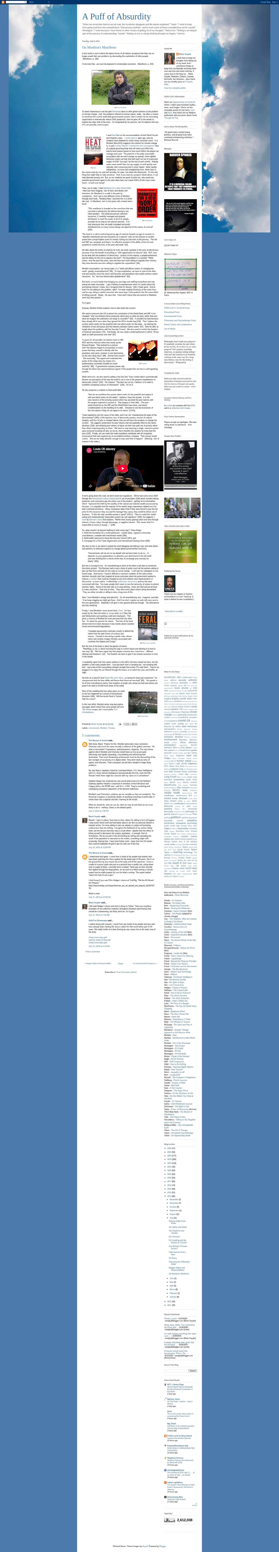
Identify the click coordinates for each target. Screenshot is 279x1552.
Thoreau (111, 728)
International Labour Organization (106, 498)
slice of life (184, 842)
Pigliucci (174, 814)
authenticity (192, 691)
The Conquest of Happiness (184, 1077)
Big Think (171, 1424)
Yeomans (181, 876)
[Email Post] (120, 724)
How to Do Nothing (178, 1064)
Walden (89, 709)
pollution (184, 818)
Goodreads (148, 220)
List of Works (169, 329)
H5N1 (166, 756)
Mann (166, 782)
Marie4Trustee (170, 785)
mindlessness (181, 795)
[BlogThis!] (127, 724)
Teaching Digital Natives (183, 1067)
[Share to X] (130, 724)
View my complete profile (174, 88)
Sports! (171, 847)
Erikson (174, 742)
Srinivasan (178, 847)
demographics (170, 729)
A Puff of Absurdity (116, 16)
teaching (178, 852)
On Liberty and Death (178, 1227)
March (172, 1289)
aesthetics (183, 683)
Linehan (174, 774)
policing (167, 818)
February (174, 1293)
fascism (194, 745)
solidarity (193, 844)
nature (172, 803)
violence (175, 868)
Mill (195, 793)
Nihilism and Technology (181, 972)
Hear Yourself (177, 1069)
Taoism (194, 850)
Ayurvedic (167, 693)
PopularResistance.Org (177, 1446)
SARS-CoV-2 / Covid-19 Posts (177, 308)
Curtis (173, 724)
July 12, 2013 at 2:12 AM (99, 946)
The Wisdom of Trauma (180, 1022)
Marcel (179, 782)
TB (171, 852)
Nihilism (174, 974)
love (178, 777)
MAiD (195, 780)
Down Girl (176, 1017)
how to (173, 761)
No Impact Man (178, 903)
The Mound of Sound (98, 740)
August (173, 1214)
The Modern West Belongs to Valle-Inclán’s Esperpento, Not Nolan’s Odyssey (181, 1487)
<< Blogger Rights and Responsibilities (97, 963)
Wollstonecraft (187, 874)
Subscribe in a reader (174, 611)
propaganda (181, 823)
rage (178, 826)
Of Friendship (180, 1054)
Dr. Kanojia (176, 734)
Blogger (162, 1546)
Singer (195, 839)
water (195, 871)
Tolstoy (180, 860)
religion (167, 828)
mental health (172, 793)
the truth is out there (190, 855)
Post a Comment (93, 951)
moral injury (193, 798)
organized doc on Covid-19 (184, 102)
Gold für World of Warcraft (100, 940)
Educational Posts (172, 312)
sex (172, 839)
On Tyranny (177, 1101)
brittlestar (171, 701)
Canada (194, 707)
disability (183, 732)
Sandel (167, 834)
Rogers (172, 831)
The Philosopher (176, 855)
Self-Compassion (176, 1061)
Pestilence (177, 811)
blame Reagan (188, 696)
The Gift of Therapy (179, 1130)
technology (188, 852)
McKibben (186, 787)
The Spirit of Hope (176, 982)
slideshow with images (180, 408)
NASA (166, 803)
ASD (195, 688)
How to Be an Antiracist (181, 993)
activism (192, 680)
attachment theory (175, 691)
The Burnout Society (177, 980)
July (172, 1218)
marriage (193, 785)
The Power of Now (177, 1117)
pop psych (193, 818)
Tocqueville (173, 860)
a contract (93, 579)
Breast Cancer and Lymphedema (178, 324)
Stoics (185, 847)
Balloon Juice (173, 1399)
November (174, 1203)
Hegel (174, 758)
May (172, 1282)
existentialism (170, 745)
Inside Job (178, 953)
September (174, 1210)
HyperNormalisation (179, 935)
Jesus (171, 766)
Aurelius (184, 691)
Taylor (166, 852)
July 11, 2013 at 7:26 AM (99, 915)
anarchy (173, 685)
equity (166, 742)
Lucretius (184, 777)
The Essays (180, 1046)
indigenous (192, 763)
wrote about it (131, 138)
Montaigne (183, 798)
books (189, 699)
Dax (94, 168)
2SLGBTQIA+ (170, 677)
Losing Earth (175, 1075)
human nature (184, 761)
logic (187, 774)
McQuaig (167, 790)
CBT (181, 709)
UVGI (195, 866)
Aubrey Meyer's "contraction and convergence (134, 146)
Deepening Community (179, 906)
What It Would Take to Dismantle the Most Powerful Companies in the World (180, 1389)
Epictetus (183, 740)
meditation (193, 790)
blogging (167, 699)
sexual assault (186, 839)
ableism (173, 680)
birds (180, 696)
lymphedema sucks (182, 779)
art (191, 688)
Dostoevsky (168, 734)
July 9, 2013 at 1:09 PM (99, 811)
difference (168, 732)
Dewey (194, 729)
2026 (169, 1148)
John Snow (189, 766)
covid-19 (184, 720)
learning (167, 774)
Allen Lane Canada (148, 643)
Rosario (144, 363)
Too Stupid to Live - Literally (177, 1232)
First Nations (186, 748)
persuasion (168, 811)
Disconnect (175, 937)
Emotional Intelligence (183, 977)
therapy (167, 858)
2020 (169, 1170)
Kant (166, 772)
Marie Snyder (95, 816)
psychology (192, 823)
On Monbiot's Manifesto (179, 1274)
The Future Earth (180, 990)
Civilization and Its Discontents (184, 966)
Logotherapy (176, 958)
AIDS (194, 683)
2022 (169, 1163)
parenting (168, 809)
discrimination (192, 732)
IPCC (166, 766)
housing (167, 761)
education (179, 737)
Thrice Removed (181, 895)
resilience (174, 828)
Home (120, 964)
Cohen (174, 715)
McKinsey (194, 787)
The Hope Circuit (181, 1091)
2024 (169, 1156)
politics (176, 817)
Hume (171, 764)
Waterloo (168, 874)
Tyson (172, 866)
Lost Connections (176, 985)
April (172, 1286)
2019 (169, 1174)
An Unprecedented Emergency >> (145, 963)
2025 (169, 1152)
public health (169, 826)
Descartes (187, 729)
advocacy (174, 683)
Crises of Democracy (180, 1109)
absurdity (182, 680)
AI (190, 683)
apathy (180, 685)
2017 (169, 1181)
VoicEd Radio (191, 868)
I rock (177, 763)
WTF (170, 876)
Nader (194, 801)
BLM (195, 696)
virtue (182, 868)
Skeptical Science (175, 1458)
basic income (191, 693)
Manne (172, 782)
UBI (177, 866)
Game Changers (180, 911)
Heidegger (181, 758)
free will (177, 750)
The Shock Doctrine (178, 996)
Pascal (177, 809)
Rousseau (180, 831)
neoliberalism (179, 803)
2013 (169, 1196)
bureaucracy (187, 701)
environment (94, 728)
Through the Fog (171, 118)
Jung (181, 769)
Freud (182, 750)
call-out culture (177, 707)
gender (194, 750)
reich (195, 826)
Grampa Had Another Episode (179, 1438)
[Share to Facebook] (133, 724)
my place (187, 801)
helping (188, 758)
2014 (169, 1192)
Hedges (167, 758)
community (182, 715)
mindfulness (169, 795)
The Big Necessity (180, 969)
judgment (174, 769)
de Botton (176, 726)
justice (195, 769)
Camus (187, 707)
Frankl (195, 748)
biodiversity (174, 696)
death (184, 726)
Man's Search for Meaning (182, 956)
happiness (180, 756)
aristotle (184, 688)
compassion (192, 715)
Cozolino (194, 721)
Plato (195, 814)
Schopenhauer (192, 834)
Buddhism (178, 701)
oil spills (186, 806)
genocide (168, 753)
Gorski (181, 753)
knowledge (192, 772)
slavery (174, 842)
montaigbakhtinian (175, 1470)
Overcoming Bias (175, 1497)
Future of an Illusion (179, 964)
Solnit (166, 847)
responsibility (182, 828)
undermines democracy (127, 581)
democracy (192, 726)
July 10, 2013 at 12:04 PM (100, 847)
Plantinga (189, 814)
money (175, 798)
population (168, 820)
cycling (181, 724)
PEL (183, 809)
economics (168, 737)
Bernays (167, 696)
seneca (167, 839)
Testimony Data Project (176, 1499)
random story (186, 826)
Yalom (174, 876)
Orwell (195, 806)
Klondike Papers (180, 772)
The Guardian (122, 107)
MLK (190, 795)
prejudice (192, 820)
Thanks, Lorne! (170, 1319)
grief (185, 753)
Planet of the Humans (180, 1056)
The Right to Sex (182, 1106)
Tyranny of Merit (178, 1083)
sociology (179, 844)
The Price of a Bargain (179, 1003)
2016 (169, 1185)
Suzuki (186, 850)
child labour (175, 712)
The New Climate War (180, 1014)
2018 (169, 1178)
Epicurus (193, 740)
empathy (194, 737)
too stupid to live (177, 863)
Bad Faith (175, 1085)
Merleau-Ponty (187, 793)
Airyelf (145, 1546)
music (180, 801)
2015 (169, 1189)
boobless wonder (179, 699)
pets (183, 811)
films (175, 748)
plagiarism (181, 814)
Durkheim (185, 734)
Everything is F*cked (181, 1019)
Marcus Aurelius (190, 782)
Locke (180, 774)
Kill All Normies (177, 1059)
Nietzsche (168, 806)
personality (192, 809)
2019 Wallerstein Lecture (181, 1104)
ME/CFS (176, 790)
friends (188, 750)
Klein (171, 771)
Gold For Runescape (98, 920)
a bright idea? (187, 677)
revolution (193, 828)
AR (185, 685)
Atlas (166, 691)
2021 (169, 1167)
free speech (169, 750)
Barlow (182, 693)
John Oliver (179, 766)
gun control (192, 753)
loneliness (193, 774)
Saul (178, 834)
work (195, 874)
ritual (166, 831)
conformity (173, 717)
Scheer (183, 834)
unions (183, 866)
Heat (114, 135)
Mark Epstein (183, 785)
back (170, 113)
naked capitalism (175, 1482)
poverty (180, 820)
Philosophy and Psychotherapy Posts (180, 320)
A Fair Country (176, 1088)
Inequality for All (177, 1072)
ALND (166, 685)
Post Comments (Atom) (126, 972)
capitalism (174, 709)
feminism (168, 748)
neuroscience (191, 803)
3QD (179, 677)
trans (189, 863)
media (184, 790)
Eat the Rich (192, 734)
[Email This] (125, 724)
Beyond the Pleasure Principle (183, 961)
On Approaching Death (180, 1135)
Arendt (177, 688)
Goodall (175, 753)
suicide (180, 850)
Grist (169, 1411)
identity (184, 764)
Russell (194, 831)
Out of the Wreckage (181, 1043)
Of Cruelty (179, 1048)
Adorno (166, 683)
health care (191, 755)
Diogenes (176, 732)
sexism (177, 839)
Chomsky (185, 712)
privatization (169, 823)
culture (167, 724)
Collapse (177, 945)
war (165, 871)
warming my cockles (177, 871)
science (176, 836)
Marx (179, 787)
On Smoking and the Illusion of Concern (178, 1241)
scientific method (189, 836)
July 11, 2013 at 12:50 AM (100, 897)
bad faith (175, 693)
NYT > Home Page (175, 1384)
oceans (177, 806)
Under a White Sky (180, 1001)
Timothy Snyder (184, 858)
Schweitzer (167, 836)
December (174, 1199)
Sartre (173, 834)
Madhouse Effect (178, 1011)
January (173, 1297)
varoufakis (167, 868)
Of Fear (178, 1051)
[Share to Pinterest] (136, 724)
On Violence (176, 900)
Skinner (167, 842)
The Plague (176, 914)
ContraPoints (183, 717)
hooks (195, 758)
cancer (167, 709)
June (172, 1278)
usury (190, 866)
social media (169, 844)
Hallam (172, 756)
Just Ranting (188, 769)
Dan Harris (189, 724)
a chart (169, 405)
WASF (189, 871)
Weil (174, 874)
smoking (193, 842)
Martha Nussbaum (170, 787)
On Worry (173, 1258)
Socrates (185, 844)
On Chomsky (174, 1237)
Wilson (179, 874)
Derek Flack (144, 716)
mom (195, 795)
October (173, 1207)
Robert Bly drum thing (114, 678)
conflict (167, 717)
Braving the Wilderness (181, 908)
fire (179, 748)
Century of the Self (179, 932)
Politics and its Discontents (179, 1436)
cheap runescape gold (98, 937)
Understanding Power (183, 924)
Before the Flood (188, 948)
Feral (120, 610)
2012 (169, 1301)
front (192, 110)
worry (166, 876)
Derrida (179, 729)
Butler (189, 704)
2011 (169, 1305)
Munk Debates (170, 801)
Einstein (187, 737)
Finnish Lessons (180, 1080)
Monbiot (115, 111)
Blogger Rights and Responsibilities (177, 1269)
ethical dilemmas (188, 742)
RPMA (187, 831)
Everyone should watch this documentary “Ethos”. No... (175, 1352)
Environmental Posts (173, 316)
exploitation (183, 745)
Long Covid (170, 777)
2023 (169, 1159)
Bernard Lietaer (95, 520)
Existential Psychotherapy (182, 1133)
